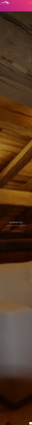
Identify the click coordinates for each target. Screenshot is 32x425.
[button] (30, 2)
